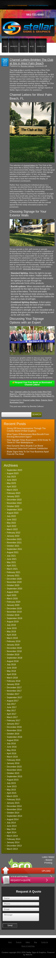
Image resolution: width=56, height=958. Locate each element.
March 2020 (12, 598)
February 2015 (13, 799)
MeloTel (29, 955)
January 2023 (13, 496)
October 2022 (13, 506)
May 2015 (11, 790)
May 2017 (11, 710)
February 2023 (13, 493)
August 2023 (12, 473)
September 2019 (14, 618)
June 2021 (12, 559)
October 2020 (13, 585)
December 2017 (14, 687)
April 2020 (11, 595)
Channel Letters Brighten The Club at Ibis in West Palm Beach (31, 61)
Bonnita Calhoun (27, 66)
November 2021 (14, 542)
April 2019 (11, 635)
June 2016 (12, 747)
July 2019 (11, 625)
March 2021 (12, 569)
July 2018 (11, 664)
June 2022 (12, 519)
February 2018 (13, 681)
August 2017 (12, 701)
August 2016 (12, 740)
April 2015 (11, 793)
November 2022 (14, 503)
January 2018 (13, 684)
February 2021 (13, 572)
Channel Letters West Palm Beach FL (38, 396)
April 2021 (11, 565)
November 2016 (14, 730)
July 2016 (11, 743)
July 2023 (11, 477)
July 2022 (11, 516)
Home (5, 41)
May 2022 (11, 523)
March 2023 (12, 490)
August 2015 (12, 780)
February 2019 (13, 641)
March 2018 (12, 678)
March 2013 (12, 849)
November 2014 (14, 809)
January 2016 (13, 763)
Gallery (23, 41)
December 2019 (14, 608)
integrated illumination (32, 269)
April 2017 (11, 714)
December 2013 (14, 846)
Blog (32, 41)
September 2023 (14, 470)
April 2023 (11, 486)
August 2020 (12, 592)
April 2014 (11, 832)
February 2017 (13, 720)
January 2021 (13, 575)
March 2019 (12, 638)
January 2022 (13, 536)
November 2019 (14, 612)
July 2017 (11, 704)
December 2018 (14, 648)
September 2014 (14, 816)
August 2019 (12, 621)
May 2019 (11, 631)
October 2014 (13, 813)
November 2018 (14, 651)
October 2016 (13, 734)
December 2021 (14, 539)
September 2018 (14, 658)
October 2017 (13, 694)
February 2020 (13, 602)
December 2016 (14, 727)
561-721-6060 (35, 14)
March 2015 (12, 796)
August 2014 (12, 819)
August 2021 (12, 552)
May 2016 (11, 750)
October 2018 (13, 654)
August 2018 (12, 661)
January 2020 (13, 605)
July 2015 (11, 783)
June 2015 (12, 786)
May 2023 (11, 483)
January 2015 (13, 803)
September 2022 (14, 510)
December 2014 (14, 806)
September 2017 (14, 697)
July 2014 (11, 823)
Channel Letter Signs (31, 400)
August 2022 (12, 513)
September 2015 (14, 776)
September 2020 (14, 589)
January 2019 (13, 645)
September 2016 (14, 737)
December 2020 (14, 579)
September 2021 (14, 549)
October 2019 (13, 615)
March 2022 (12, 529)
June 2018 (12, 668)
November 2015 (14, 770)
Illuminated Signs (17, 402)
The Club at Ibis (16, 70)
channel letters (29, 165)
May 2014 (11, 829)
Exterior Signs (46, 400)
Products (14, 41)
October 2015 (13, 773)
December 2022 (14, 500)
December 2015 (14, 767)
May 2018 (11, 671)
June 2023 (12, 480)
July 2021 (11, 556)
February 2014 (13, 839)
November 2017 (14, 691)
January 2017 (13, 724)
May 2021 (11, 562)
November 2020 (14, 582)
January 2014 (13, 842)
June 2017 (12, 707)
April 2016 (11, 753)
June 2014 (12, 826)
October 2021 (13, 546)
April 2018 (11, 674)
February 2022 (13, 533)
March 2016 (12, 757)
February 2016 (13, 760)
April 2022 (11, 526)
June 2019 (12, 628)
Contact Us (41, 41)
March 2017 (12, 717)
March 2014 (12, 836)
